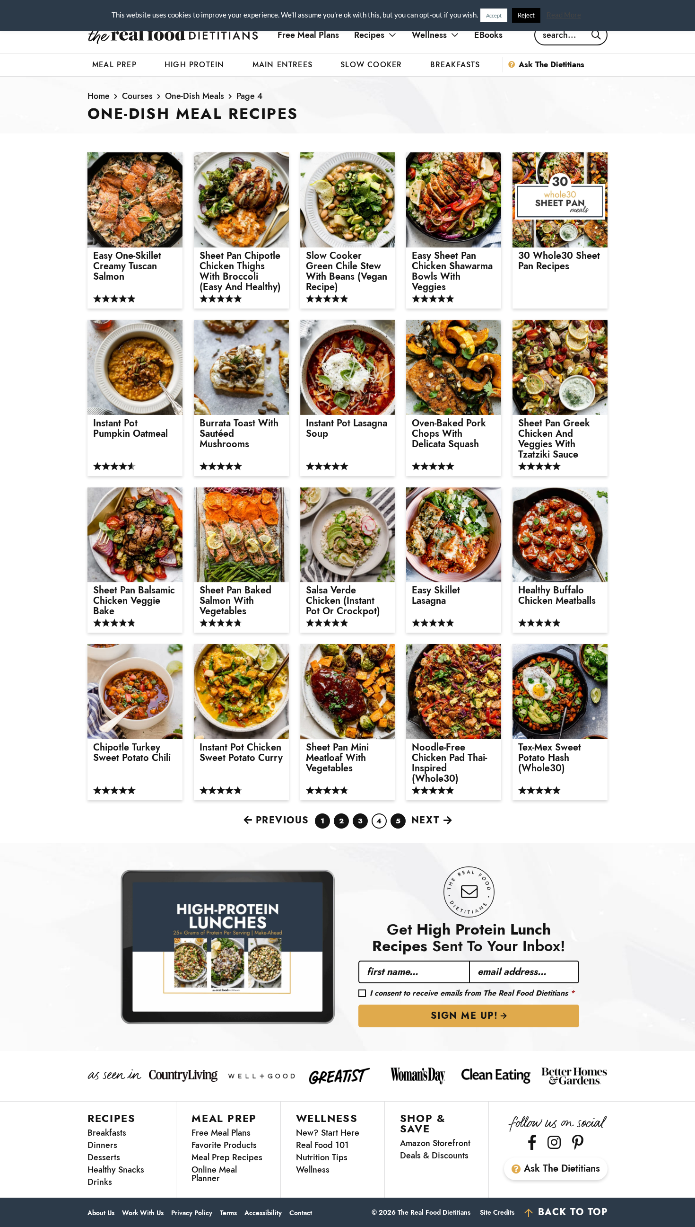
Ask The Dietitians (562, 1168)
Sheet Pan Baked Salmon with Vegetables (235, 601)
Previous (282, 820)
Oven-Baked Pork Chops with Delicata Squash (449, 434)
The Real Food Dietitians (173, 35)
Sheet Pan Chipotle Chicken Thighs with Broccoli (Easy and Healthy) (240, 271)
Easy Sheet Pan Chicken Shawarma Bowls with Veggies (452, 271)
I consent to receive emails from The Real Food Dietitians (472, 993)
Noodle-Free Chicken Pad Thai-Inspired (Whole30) (449, 763)
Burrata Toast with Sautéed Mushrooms (239, 434)
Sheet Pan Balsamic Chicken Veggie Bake (134, 601)
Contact (300, 1213)
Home (98, 96)
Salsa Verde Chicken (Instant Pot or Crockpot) (343, 601)
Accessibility (263, 1213)
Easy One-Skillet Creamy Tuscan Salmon (127, 266)
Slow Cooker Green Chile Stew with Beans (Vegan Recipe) (346, 271)
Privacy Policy (191, 1213)
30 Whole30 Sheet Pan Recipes (559, 261)
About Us (100, 1213)
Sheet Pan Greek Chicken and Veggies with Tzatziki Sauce (554, 439)
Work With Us (143, 1213)
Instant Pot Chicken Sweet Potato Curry (241, 752)
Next (425, 820)
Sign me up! (464, 1016)
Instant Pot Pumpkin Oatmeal (130, 428)
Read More (564, 14)
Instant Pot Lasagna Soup (346, 428)
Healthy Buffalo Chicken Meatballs (557, 595)
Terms (228, 1213)
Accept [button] (494, 15)
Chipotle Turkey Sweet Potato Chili (132, 752)
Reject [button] (526, 15)
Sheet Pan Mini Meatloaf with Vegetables (337, 758)
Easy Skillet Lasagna (436, 595)
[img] (532, 1142)
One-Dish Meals (194, 96)
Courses (137, 96)
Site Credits (497, 1212)
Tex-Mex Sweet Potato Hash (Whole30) (549, 758)
